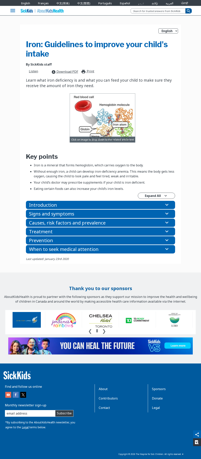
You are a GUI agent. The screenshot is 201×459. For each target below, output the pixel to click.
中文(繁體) (83, 3)
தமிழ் (155, 3)
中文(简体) (63, 3)
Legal (25, 427)
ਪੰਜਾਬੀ (184, 3)
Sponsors (159, 389)
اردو (141, 3)
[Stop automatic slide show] (97, 330)
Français (43, 3)
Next (104, 330)
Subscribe (64, 413)
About (103, 389)
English (25, 3)
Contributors (108, 398)
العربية (169, 3)
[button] (100, 205)
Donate (157, 398)
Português (105, 3)
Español (125, 3)
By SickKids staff (39, 64)
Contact (104, 408)
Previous (90, 330)
